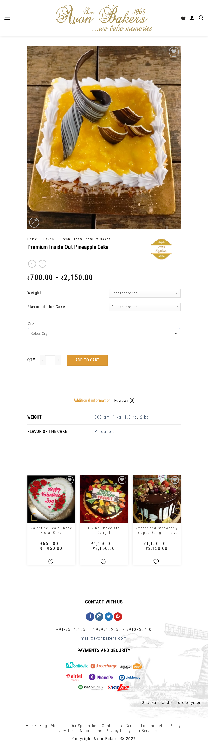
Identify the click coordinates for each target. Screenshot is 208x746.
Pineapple (105, 431)
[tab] (92, 400)
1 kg (117, 417)
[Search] (201, 18)
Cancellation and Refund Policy (153, 725)
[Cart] (183, 18)
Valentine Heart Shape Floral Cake (51, 530)
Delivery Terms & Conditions (77, 730)
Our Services (145, 730)
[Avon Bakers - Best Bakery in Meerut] (104, 18)
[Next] (180, 521)
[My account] (192, 17)
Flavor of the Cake (46, 306)
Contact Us (112, 725)
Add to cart (87, 360)
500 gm (102, 417)
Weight (34, 292)
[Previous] (27, 521)
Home (32, 239)
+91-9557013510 (73, 629)
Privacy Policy (118, 730)
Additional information (92, 400)
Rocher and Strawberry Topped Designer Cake (156, 530)
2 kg (144, 417)
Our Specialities (84, 725)
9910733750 (139, 629)
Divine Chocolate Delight (104, 530)
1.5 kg (130, 417)
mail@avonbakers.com (104, 638)
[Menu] (8, 17)
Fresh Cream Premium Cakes (86, 239)
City (31, 323)
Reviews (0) (124, 400)
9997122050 (108, 629)
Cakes (48, 239)
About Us (59, 725)
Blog (43, 725)
